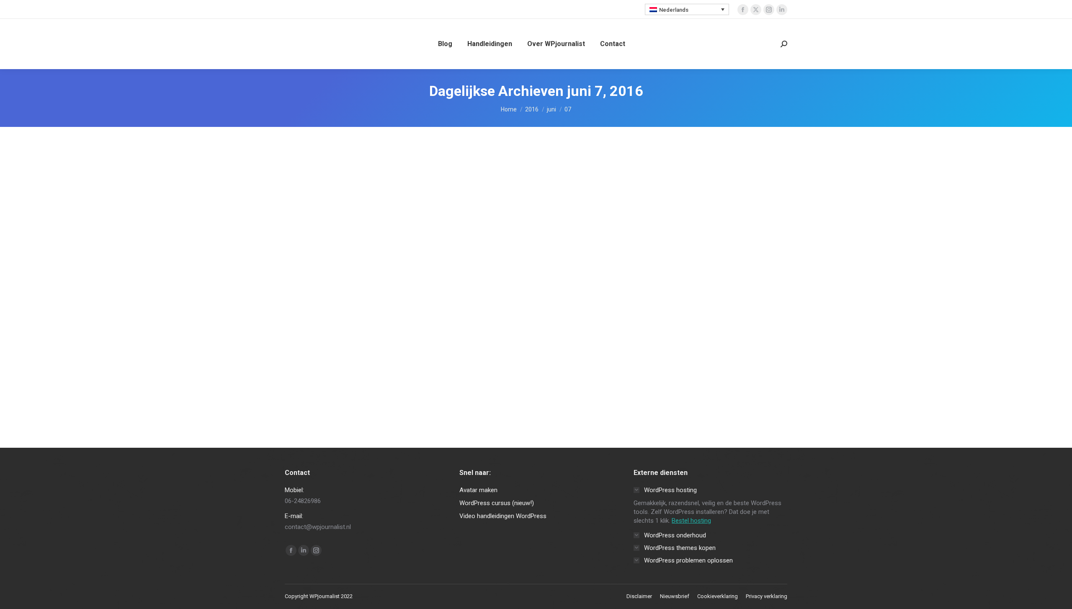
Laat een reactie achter (456, 369)
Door (367, 369)
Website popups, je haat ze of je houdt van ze (436, 352)
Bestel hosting (691, 520)
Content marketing (317, 369)
